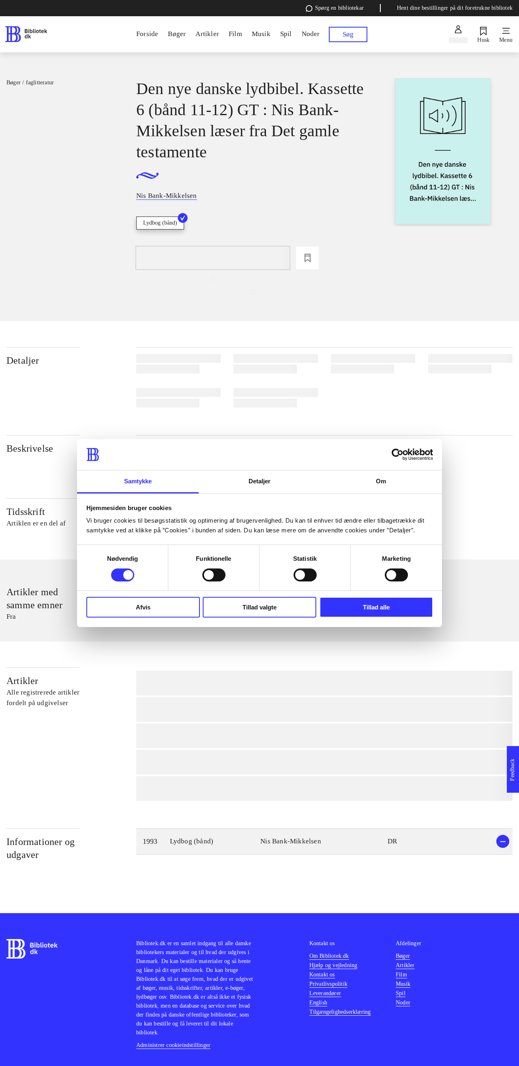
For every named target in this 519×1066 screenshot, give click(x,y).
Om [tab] (381, 481)
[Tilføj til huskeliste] (307, 258)
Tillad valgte (259, 607)
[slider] (443, 152)
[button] (324, 841)
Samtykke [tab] (138, 481)
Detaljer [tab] (260, 481)
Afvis (143, 607)
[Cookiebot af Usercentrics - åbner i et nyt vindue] (397, 454)
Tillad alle (376, 607)
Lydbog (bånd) (160, 223)
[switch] (213, 574)
